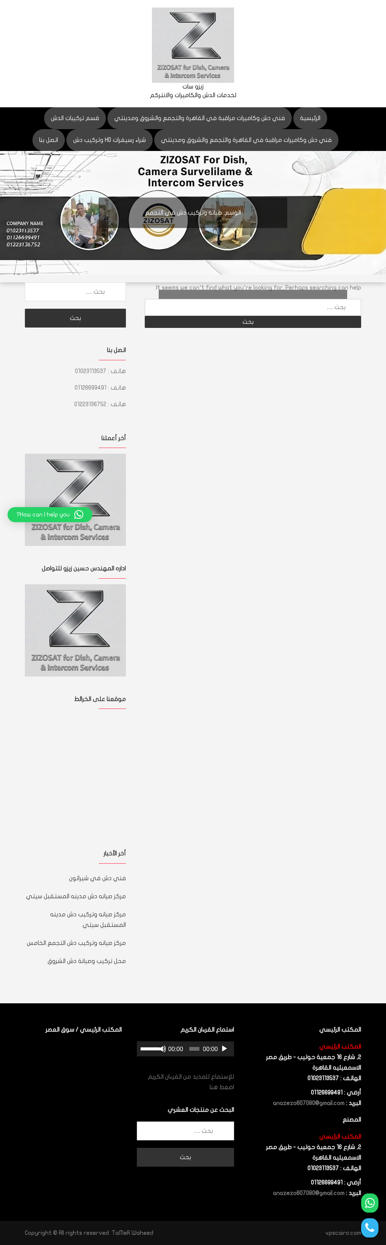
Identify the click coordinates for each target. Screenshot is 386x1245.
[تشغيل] (224, 1049)
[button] (50, 514)
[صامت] (162, 1049)
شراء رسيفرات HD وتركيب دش (109, 140)
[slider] (149, 1048)
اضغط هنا (222, 1087)
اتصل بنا (48, 140)
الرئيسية (310, 118)
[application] (185, 1048)
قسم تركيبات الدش (75, 118)
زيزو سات (193, 87)
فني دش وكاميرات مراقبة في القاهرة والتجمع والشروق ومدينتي (199, 118)
